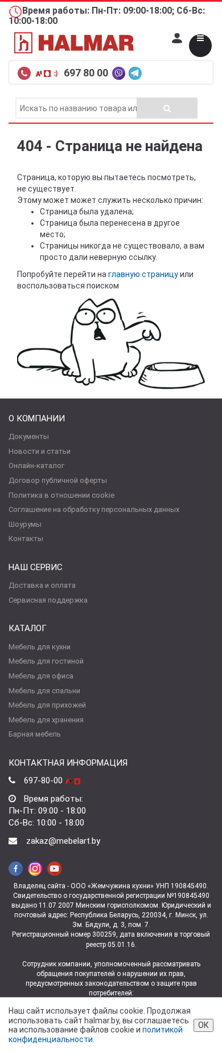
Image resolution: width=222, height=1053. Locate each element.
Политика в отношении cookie (61, 495)
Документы (29, 436)
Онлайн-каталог (36, 465)
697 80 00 (87, 73)
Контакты (26, 538)
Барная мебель (35, 734)
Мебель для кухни (40, 647)
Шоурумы (25, 524)
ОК (203, 1025)
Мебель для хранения (46, 719)
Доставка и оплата (42, 585)
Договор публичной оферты (58, 480)
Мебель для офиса (41, 676)
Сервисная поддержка (48, 600)
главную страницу (143, 274)
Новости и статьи (40, 451)
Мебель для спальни (44, 690)
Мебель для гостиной (46, 661)
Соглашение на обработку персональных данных (94, 509)
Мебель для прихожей (47, 705)
